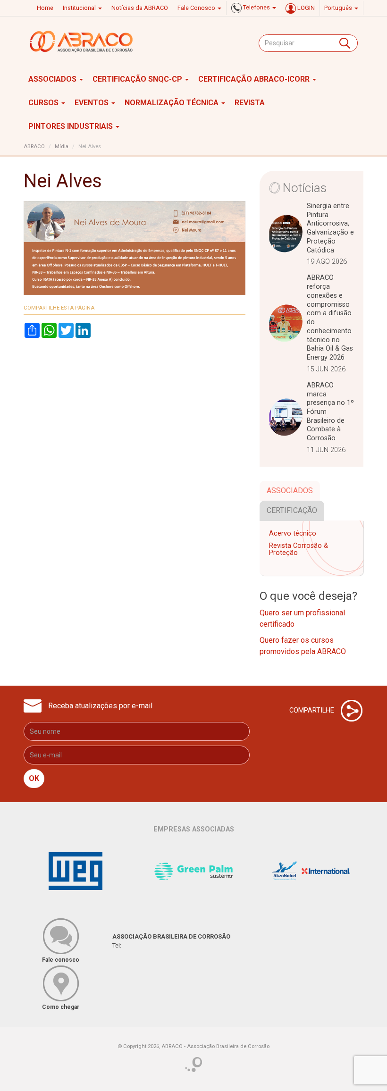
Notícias (305, 188)
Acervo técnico (292, 533)
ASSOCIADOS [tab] (290, 490)
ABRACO (34, 146)
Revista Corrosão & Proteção (298, 549)
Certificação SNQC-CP (138, 79)
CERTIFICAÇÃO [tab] (292, 510)
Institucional (80, 7)
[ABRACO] (82, 41)
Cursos (44, 102)
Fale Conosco (197, 7)
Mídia (61, 146)
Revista (250, 102)
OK (34, 778)
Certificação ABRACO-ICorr (254, 79)
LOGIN (305, 7)
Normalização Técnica (172, 102)
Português (338, 7)
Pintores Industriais (71, 126)
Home (45, 7)
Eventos (92, 102)
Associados (53, 79)
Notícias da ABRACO (139, 7)
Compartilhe (312, 710)
